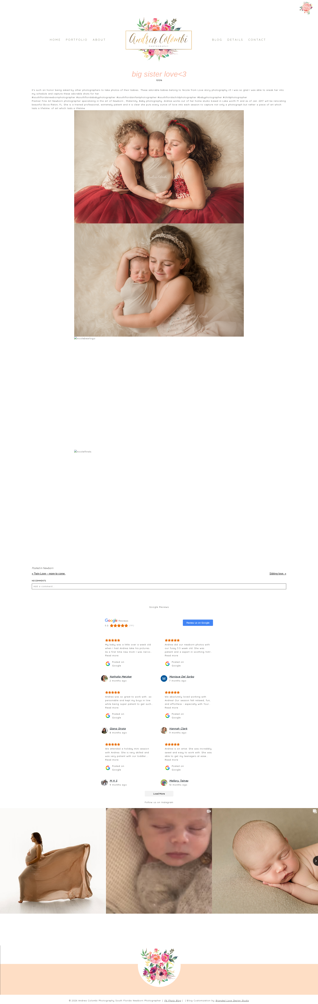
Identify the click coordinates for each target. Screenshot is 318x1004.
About (99, 39)
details (235, 39)
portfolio (77, 39)
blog (217, 39)
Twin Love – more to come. (48, 573)
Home (55, 39)
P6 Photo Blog (172, 1000)
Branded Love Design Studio (232, 1000)
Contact (257, 39)
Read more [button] (112, 655)
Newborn (48, 568)
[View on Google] (104, 678)
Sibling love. (277, 573)
